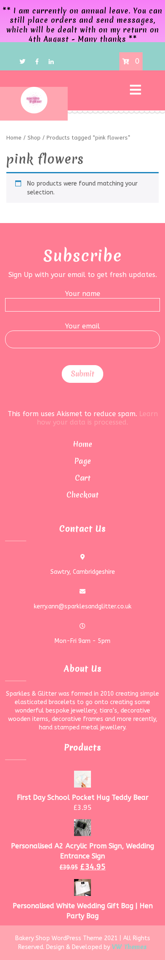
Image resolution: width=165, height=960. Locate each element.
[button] (108, 90)
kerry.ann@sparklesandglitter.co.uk (83, 606)
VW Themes (128, 947)
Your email (82, 326)
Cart (83, 478)
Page (82, 461)
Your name (82, 294)
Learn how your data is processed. (97, 418)
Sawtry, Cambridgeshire (82, 571)
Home (82, 444)
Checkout (82, 495)
